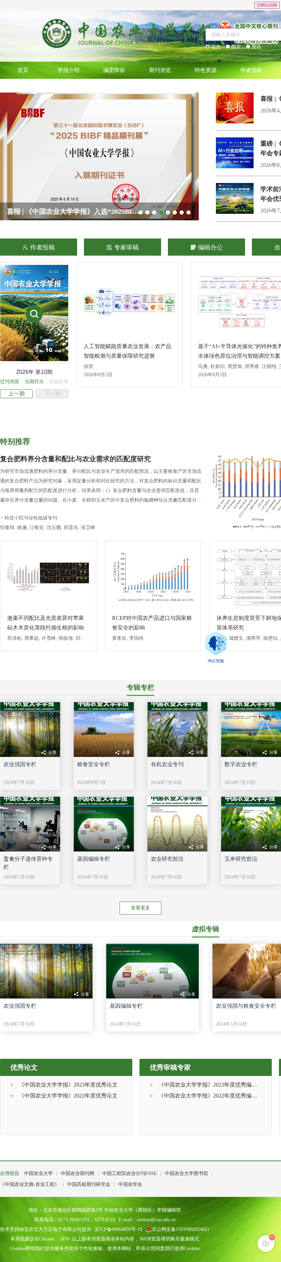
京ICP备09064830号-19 (118, 1229)
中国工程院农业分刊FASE (129, 1173)
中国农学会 (130, 1184)
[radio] (213, 47)
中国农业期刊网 (77, 1173)
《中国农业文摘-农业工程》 (29, 1184)
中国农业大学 (38, 1173)
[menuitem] (23, 70)
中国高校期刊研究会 (88, 1184)
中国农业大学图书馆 (186, 1173)
